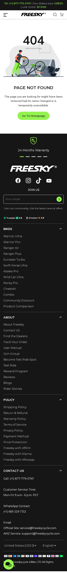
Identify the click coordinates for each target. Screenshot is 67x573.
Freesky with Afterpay (18, 459)
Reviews (9, 377)
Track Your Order (15, 342)
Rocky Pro (10, 283)
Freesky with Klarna (17, 454)
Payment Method (16, 436)
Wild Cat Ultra (13, 277)
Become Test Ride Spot (19, 359)
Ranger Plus (12, 253)
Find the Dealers (15, 336)
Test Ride (9, 365)
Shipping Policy (14, 407)
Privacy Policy (13, 430)
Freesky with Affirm (17, 448)
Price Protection (15, 442)
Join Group (11, 353)
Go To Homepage (33, 115)
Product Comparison (18, 306)
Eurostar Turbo (14, 259)
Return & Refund (15, 413)
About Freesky (13, 324)
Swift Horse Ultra (15, 265)
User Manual (12, 348)
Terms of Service (14, 424)
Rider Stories (12, 388)
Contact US (11, 330)
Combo (8, 294)
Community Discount (18, 300)
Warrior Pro (11, 242)
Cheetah (9, 288)
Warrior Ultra (12, 236)
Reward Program (15, 371)
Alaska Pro (11, 271)
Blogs (7, 383)
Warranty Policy (14, 418)
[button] (22, 156)
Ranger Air (11, 248)
